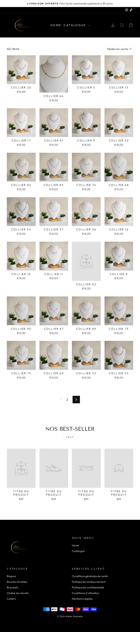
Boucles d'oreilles (17, 581)
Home (55, 25)
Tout (70, 437)
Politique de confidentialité (88, 587)
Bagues (11, 576)
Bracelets (12, 587)
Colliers (11, 598)
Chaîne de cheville (18, 593)
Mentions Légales (82, 598)
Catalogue (75, 25)
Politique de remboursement (89, 581)
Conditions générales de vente (90, 576)
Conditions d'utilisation (85, 593)
